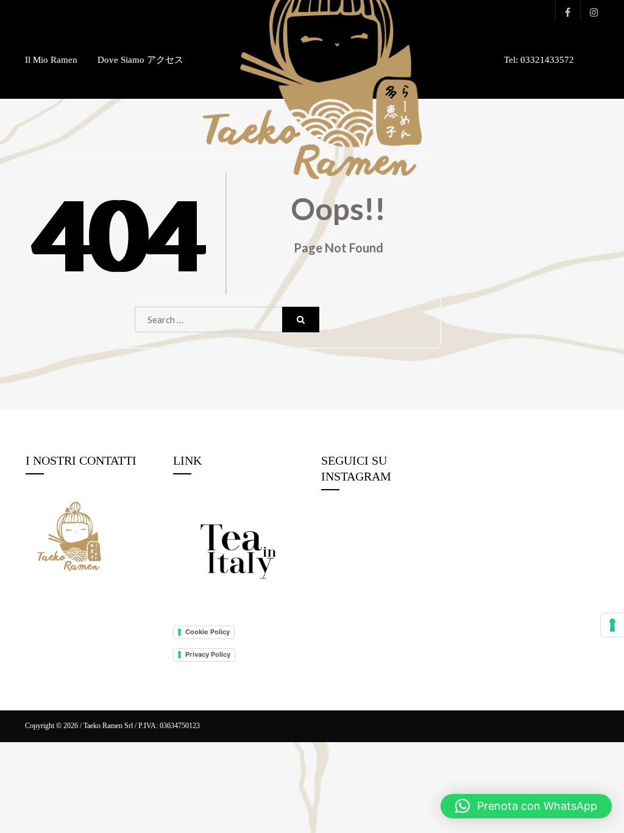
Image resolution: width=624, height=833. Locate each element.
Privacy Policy (207, 654)
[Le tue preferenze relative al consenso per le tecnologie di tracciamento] (612, 625)
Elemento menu (564, 10)
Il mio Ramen (51, 60)
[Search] (300, 319)
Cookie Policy (207, 631)
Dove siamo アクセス (140, 60)
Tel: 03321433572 (539, 60)
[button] (526, 806)
